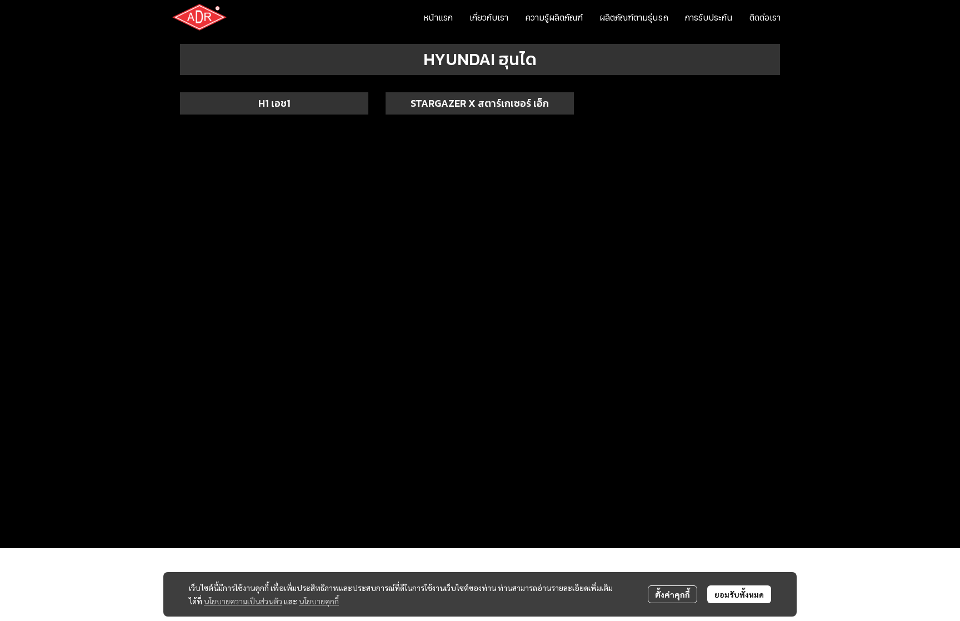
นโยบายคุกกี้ (319, 601)
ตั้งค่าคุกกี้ (672, 594)
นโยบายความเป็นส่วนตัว (243, 601)
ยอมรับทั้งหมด (739, 594)
